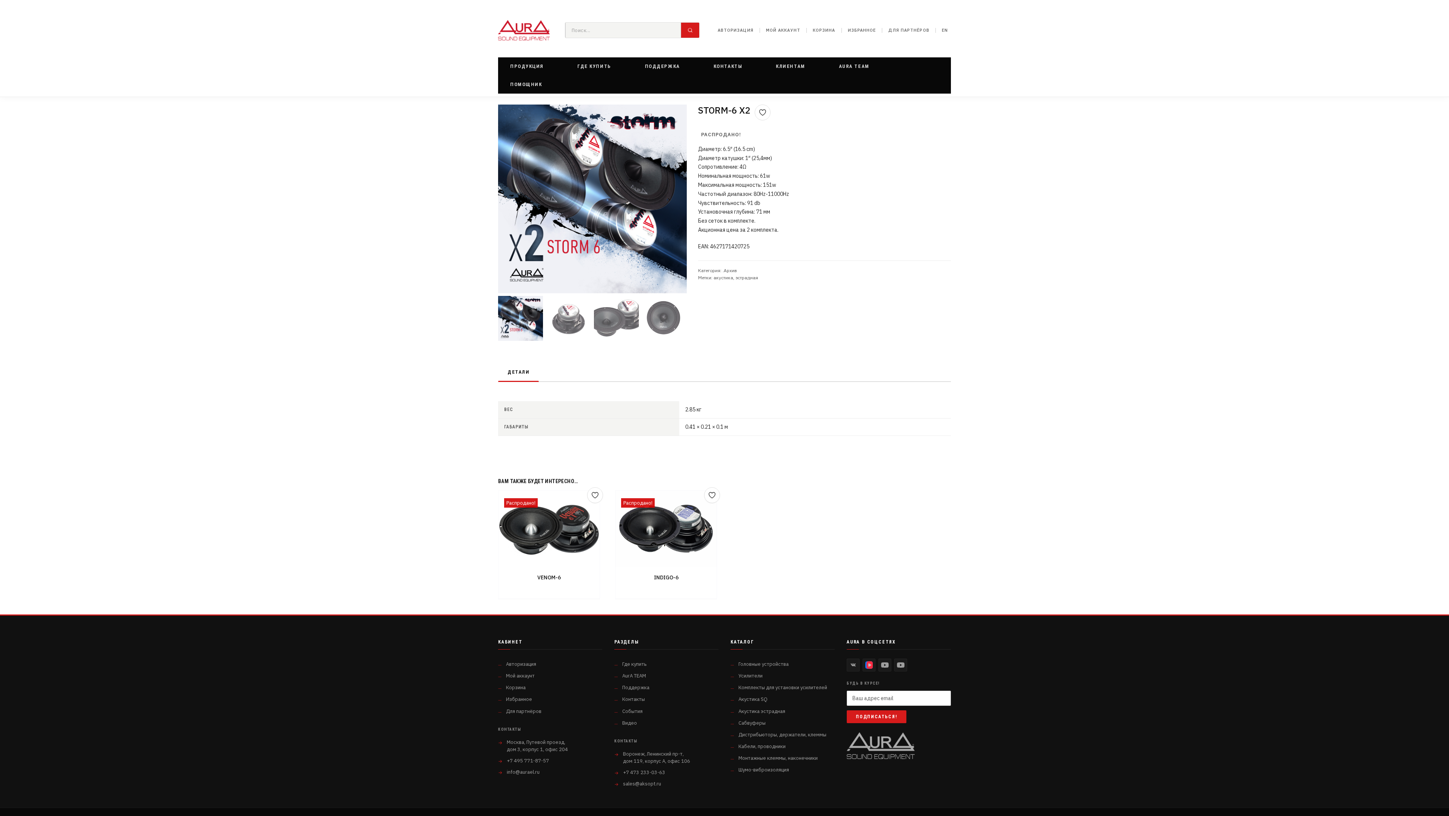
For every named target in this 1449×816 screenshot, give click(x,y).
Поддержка (635, 687)
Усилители (750, 676)
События (632, 711)
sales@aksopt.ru (642, 784)
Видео (629, 723)
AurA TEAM (634, 676)
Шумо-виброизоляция (763, 770)
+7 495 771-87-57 (528, 760)
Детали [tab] (518, 372)
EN (945, 30)
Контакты (633, 699)
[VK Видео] (869, 665)
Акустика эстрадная (761, 711)
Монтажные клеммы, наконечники (778, 758)
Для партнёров (908, 30)
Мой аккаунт (783, 30)
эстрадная (746, 277)
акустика (723, 277)
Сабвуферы (752, 723)
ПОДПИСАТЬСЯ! (876, 716)
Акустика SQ (753, 699)
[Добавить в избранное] (763, 112)
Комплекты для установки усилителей (782, 687)
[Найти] (690, 30)
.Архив (730, 270)
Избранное (862, 30)
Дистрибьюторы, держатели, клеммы (782, 734)
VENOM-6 (549, 577)
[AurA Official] (884, 665)
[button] (527, 66)
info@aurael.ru (523, 772)
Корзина (824, 30)
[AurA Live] (900, 665)
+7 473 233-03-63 (644, 772)
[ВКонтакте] (853, 665)
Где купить (634, 664)
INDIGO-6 (666, 577)
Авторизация (736, 30)
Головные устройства (763, 664)
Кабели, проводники (762, 746)
